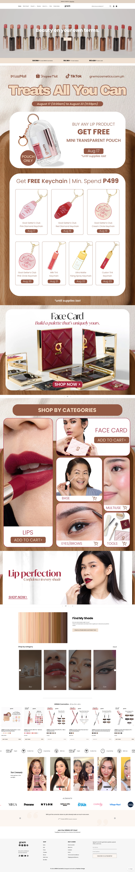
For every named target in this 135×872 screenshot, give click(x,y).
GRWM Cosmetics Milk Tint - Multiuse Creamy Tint (33, 730)
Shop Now (67, 39)
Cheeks (45, 852)
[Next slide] (70, 396)
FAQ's (69, 852)
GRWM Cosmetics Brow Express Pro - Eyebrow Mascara (123, 730)
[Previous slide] (64, 396)
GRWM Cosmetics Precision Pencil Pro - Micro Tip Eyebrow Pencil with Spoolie (101, 730)
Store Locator (71, 845)
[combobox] (101, 6)
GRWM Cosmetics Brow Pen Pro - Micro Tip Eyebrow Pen (56, 730)
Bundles (45, 859)
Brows (44, 855)
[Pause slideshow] (72, 606)
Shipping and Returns (73, 857)
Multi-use (45, 857)
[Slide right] (115, 670)
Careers (70, 850)
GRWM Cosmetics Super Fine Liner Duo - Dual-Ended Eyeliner (79, 730)
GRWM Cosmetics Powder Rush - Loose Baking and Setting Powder (10, 730)
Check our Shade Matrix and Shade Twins (85, 630)
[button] (33, 6)
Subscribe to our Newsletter (104, 856)
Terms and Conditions (73, 855)
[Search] (110, 6)
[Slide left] (20, 670)
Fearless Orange (80, 868)
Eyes (44, 845)
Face (44, 850)
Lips (44, 847)
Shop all (115, 646)
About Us (70, 847)
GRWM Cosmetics (59, 868)
